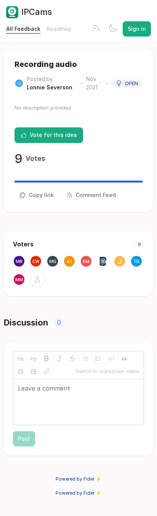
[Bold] (46, 358)
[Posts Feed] (96, 29)
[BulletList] (85, 358)
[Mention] (20, 371)
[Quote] (124, 358)
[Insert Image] (33, 371)
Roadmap (59, 28)
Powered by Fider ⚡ (78, 479)
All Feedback (23, 28)
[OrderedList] (98, 358)
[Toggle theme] (113, 29)
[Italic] (59, 358)
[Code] (111, 358)
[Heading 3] (33, 358)
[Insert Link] (46, 371)
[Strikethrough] (72, 358)
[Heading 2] (20, 358)
